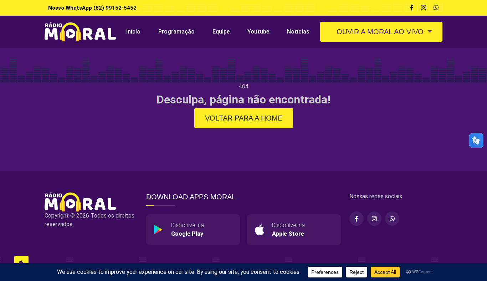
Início (133, 31)
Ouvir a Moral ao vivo (380, 32)
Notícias (298, 31)
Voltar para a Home (243, 118)
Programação (176, 31)
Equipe (221, 31)
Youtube (258, 31)
